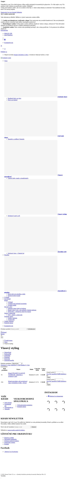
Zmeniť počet (50, 372)
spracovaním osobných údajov (16, 430)
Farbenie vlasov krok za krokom (17, 308)
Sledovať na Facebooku (11, 451)
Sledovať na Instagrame (56, 396)
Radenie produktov (6, 363)
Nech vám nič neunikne (7, 427)
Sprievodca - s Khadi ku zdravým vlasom (19, 311)
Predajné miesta (8, 323)
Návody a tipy (8, 307)
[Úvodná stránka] (6, 58)
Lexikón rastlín (12, 305)
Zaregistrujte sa (9, 407)
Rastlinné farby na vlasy (14, 98)
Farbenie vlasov (8, 316)
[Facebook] (4, 451)
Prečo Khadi (8, 402)
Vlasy (6, 61)
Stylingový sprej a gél (14, 216)
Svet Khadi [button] (7, 299)
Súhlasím (19, 12)
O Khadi (6, 297)
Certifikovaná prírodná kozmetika (17, 303)
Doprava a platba (9, 437)
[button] (1, 45)
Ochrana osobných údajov (11, 441)
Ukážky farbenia (12, 318)
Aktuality (7, 409)
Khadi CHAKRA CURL (21, 55)
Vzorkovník (11, 319)
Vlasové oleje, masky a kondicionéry (18, 178)
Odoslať (34, 427)
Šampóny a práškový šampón (16, 139)
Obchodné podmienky (10, 439)
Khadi (6, 300)
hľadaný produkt (5, 329)
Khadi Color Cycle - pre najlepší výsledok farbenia (22, 310)
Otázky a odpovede (9, 313)
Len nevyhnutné (12, 12)
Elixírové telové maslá (14, 295)
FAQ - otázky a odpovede (15, 315)
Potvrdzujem (4, 30)
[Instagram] (4, 39)
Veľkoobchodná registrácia (24, 405)
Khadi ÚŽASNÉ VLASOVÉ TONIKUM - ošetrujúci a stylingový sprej (16, 374)
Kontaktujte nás (8, 42)
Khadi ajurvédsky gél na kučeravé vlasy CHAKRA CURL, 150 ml (17, 382)
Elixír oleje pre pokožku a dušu (16, 294)
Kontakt (6, 444)
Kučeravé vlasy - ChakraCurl (16, 253)
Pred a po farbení (12, 100)
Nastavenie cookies (9, 442)
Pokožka (6, 255)
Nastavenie (4, 12)
